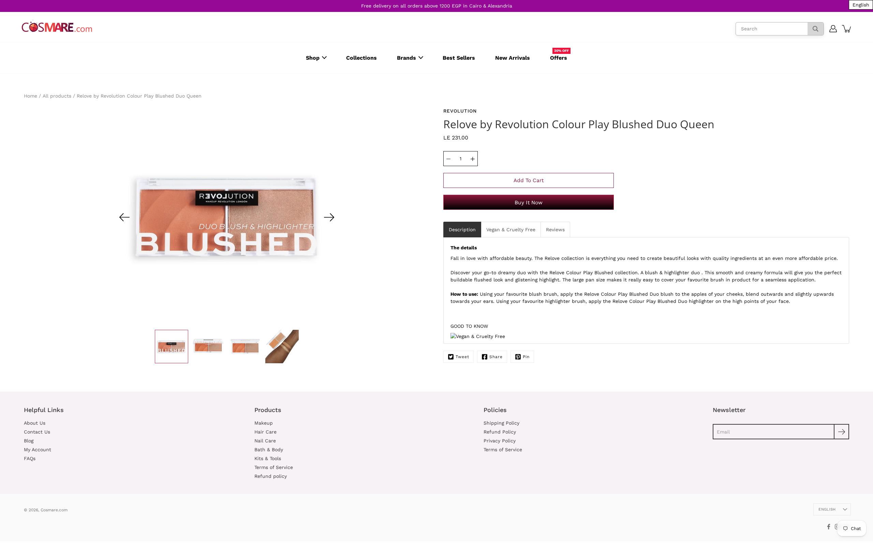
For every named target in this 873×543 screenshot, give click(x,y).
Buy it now (529, 203)
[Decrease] (448, 158)
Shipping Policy (501, 423)
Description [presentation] (462, 229)
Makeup (263, 423)
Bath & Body (268, 449)
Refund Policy (500, 432)
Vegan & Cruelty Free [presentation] (510, 229)
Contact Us (37, 432)
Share (496, 356)
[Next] (329, 217)
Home (30, 96)
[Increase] (473, 158)
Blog (28, 440)
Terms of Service (273, 467)
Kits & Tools (267, 458)
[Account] (833, 28)
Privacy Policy (500, 440)
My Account (37, 449)
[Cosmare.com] (57, 26)
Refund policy (270, 476)
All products (57, 96)
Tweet (462, 356)
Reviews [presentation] (555, 229)
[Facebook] (828, 526)
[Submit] (841, 431)
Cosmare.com (54, 510)
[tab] (462, 229)
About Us (34, 423)
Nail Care (265, 440)
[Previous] (124, 217)
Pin (526, 356)
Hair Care (265, 432)
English (826, 509)
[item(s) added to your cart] (847, 28)
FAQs (29, 458)
